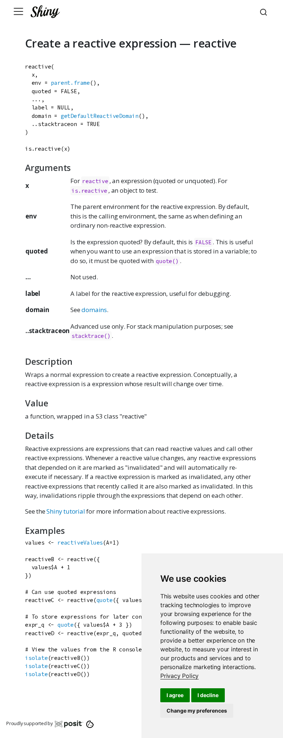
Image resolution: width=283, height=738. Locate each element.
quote (105, 600)
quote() (167, 261)
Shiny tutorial (65, 511)
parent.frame (70, 82)
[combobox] (264, 11)
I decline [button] (208, 695)
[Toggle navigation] (18, 11)
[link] (179, 675)
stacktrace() (91, 335)
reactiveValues (80, 542)
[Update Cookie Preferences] (90, 723)
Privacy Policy (179, 675)
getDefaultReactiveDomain (100, 115)
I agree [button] (175, 695)
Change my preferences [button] (197, 710)
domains (94, 309)
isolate (36, 657)
